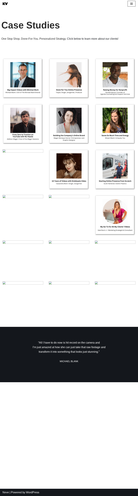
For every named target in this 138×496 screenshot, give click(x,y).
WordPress (32, 492)
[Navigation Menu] (131, 4)
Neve (6, 492)
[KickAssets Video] (5, 3)
